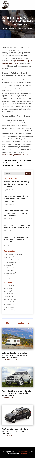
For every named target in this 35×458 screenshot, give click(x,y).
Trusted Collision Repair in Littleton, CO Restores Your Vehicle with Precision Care (16, 198)
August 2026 (8, 286)
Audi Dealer (7, 257)
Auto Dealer (8, 265)
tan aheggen (9, 28)
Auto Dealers (8, 268)
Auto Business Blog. (24, 452)
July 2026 (7, 289)
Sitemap (24, 454)
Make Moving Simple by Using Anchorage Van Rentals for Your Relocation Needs (15, 355)
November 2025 (9, 307)
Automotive (28, 28)
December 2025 (9, 304)
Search (28, 173)
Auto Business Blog (10, 262)
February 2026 (8, 299)
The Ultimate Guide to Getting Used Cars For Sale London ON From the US (15, 431)
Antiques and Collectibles (12, 255)
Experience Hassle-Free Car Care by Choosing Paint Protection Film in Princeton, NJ (16, 184)
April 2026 (7, 296)
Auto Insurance (9, 276)
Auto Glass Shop (9, 273)
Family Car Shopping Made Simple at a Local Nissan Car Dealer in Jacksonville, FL (16, 393)
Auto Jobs (7, 278)
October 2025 (8, 310)
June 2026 (7, 291)
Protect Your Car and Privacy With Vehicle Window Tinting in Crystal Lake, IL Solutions (16, 213)
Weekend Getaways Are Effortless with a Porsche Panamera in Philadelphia (16, 239)
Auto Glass (7, 270)
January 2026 (8, 302)
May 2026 (7, 294)
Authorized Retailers (10, 260)
